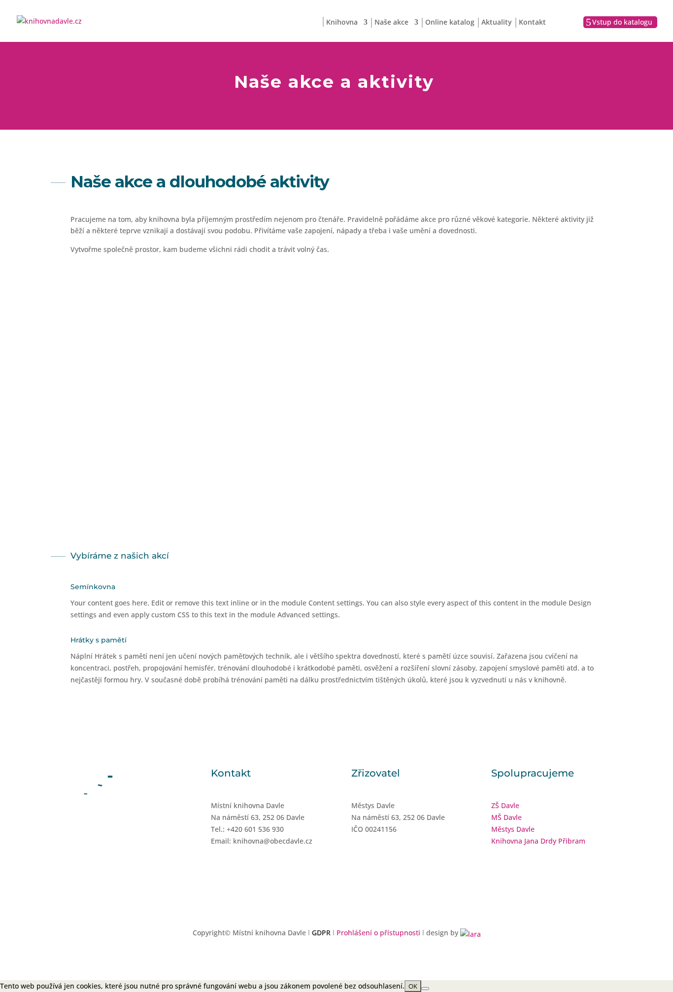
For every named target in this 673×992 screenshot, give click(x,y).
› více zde (149, 441)
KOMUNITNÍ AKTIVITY (523, 416)
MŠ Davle (506, 817)
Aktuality (496, 23)
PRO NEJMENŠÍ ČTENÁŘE (149, 416)
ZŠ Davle (505, 805)
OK (412, 986)
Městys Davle (513, 829)
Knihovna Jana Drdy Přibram (538, 841)
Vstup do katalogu (622, 22)
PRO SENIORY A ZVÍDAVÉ (336, 416)
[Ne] (425, 988)
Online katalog (449, 23)
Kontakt (532, 23)
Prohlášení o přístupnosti (378, 932)
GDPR (321, 932)
